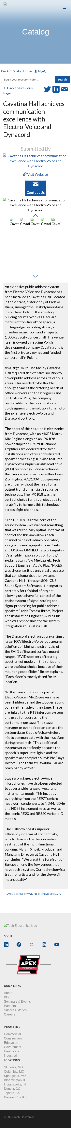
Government (12, 1047)
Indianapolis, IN (15, 1084)
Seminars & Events (17, 1001)
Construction (13, 1038)
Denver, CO (12, 1088)
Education (11, 1042)
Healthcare (11, 1051)
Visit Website (37, 174)
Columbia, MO (14, 1071)
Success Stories (15, 1010)
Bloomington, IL (15, 1080)
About (8, 993)
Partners (10, 1005)
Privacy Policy (32, 893)
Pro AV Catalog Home (17, 71)
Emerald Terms (15, 893)
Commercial (12, 1034)
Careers (9, 1014)
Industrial (10, 1055)
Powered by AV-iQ (51, 893)
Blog (7, 997)
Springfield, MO (15, 1075)
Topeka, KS (12, 1093)
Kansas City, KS (15, 1097)
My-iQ (41, 71)
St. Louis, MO (13, 1067)
